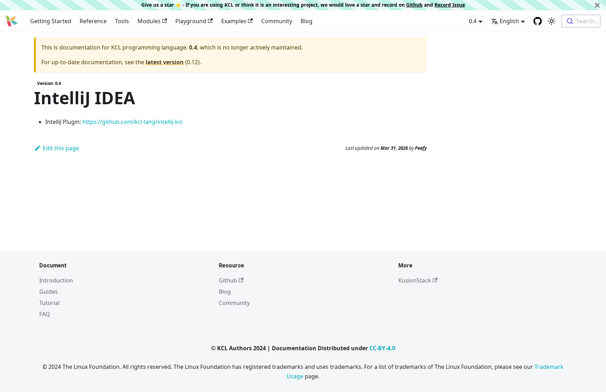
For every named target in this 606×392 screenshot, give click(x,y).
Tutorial (49, 303)
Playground (190, 21)
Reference (93, 21)
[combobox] (580, 21)
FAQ (44, 314)
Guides (48, 291)
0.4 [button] (473, 21)
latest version (165, 62)
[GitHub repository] (537, 21)
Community (276, 21)
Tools (122, 21)
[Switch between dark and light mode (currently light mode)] (551, 21)
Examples (234, 21)
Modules (149, 21)
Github (414, 4)
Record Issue (450, 4)
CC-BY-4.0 (382, 348)
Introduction (56, 280)
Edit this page (61, 148)
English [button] (509, 21)
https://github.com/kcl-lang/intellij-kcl (132, 122)
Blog (306, 21)
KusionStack (414, 280)
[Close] (597, 5)
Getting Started (50, 21)
